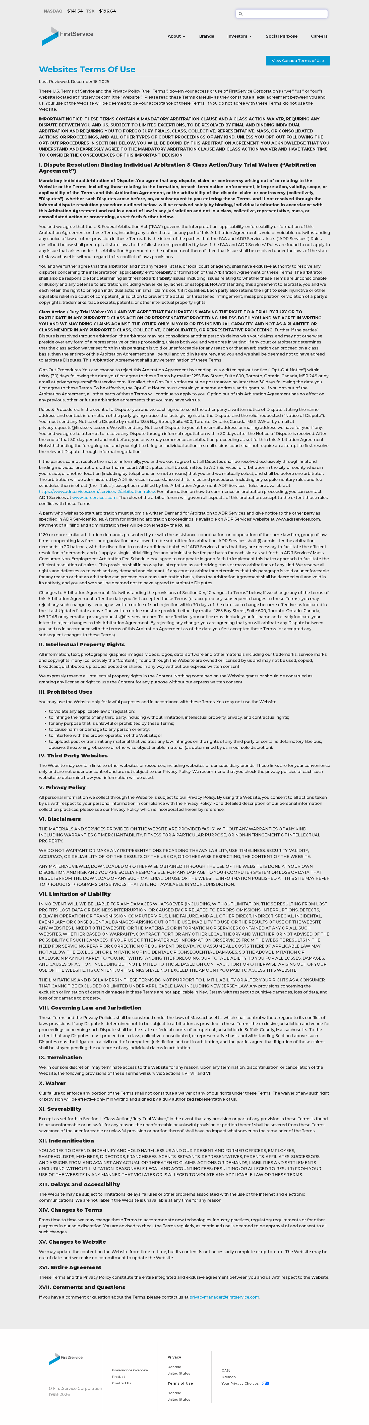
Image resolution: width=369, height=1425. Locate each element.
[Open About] (184, 36)
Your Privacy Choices (240, 1383)
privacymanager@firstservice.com (224, 1297)
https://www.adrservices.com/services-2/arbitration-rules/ (97, 491)
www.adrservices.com (94, 497)
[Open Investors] (251, 36)
